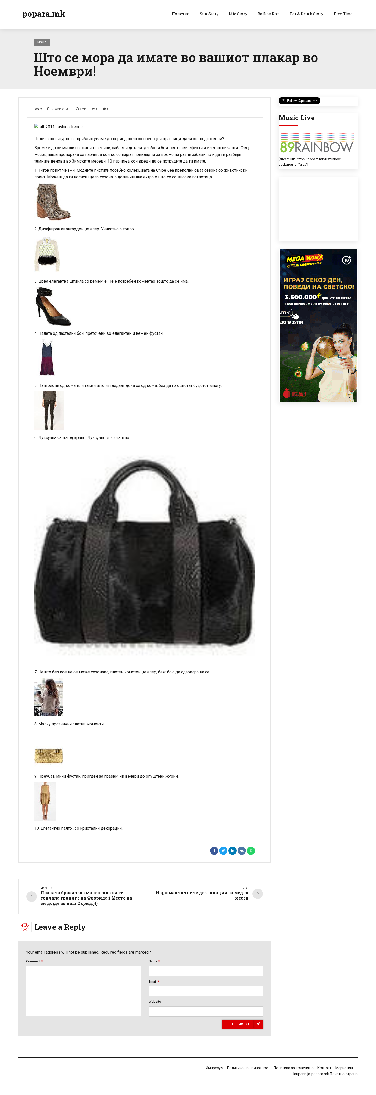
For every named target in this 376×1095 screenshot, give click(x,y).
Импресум (214, 1068)
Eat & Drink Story (306, 13)
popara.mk (43, 13)
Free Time (343, 13)
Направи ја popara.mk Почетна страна (325, 1074)
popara (38, 109)
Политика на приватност (248, 1068)
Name (154, 961)
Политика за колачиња (294, 1068)
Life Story (238, 13)
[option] (144, 127)
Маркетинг (344, 1068)
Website (155, 1002)
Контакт (324, 1068)
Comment (34, 961)
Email (154, 981)
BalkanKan (269, 13)
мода (41, 42)
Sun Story (209, 13)
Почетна (181, 13)
